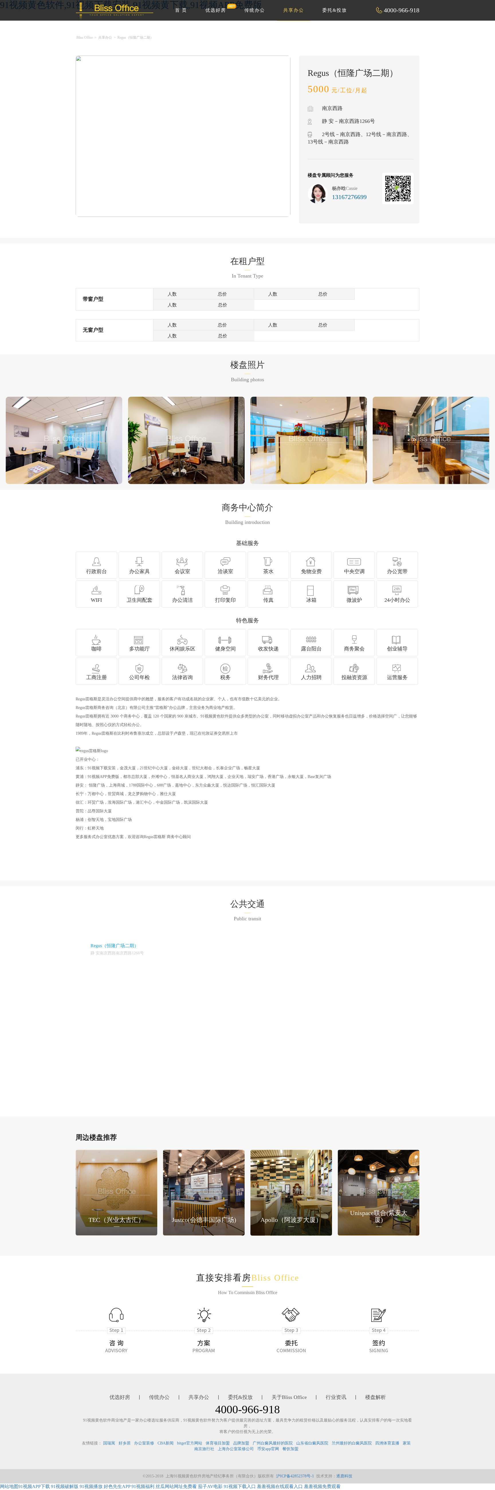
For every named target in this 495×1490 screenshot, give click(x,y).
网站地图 (9, 1486)
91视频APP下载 (34, 1486)
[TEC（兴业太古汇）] (116, 1192)
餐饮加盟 (290, 1449)
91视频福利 (142, 1486)
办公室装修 (144, 1443)
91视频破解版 (64, 1486)
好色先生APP (117, 1486)
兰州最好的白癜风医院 (352, 1443)
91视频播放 (91, 1486)
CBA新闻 (166, 1443)
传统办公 (254, 10)
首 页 (181, 10)
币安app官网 (268, 1449)
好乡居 (125, 1443)
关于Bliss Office (289, 1397)
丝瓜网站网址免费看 (176, 1486)
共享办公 (293, 10)
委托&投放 (334, 10)
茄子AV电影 (210, 1486)
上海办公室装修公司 (236, 1449)
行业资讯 (336, 1397)
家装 (407, 1443)
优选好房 (215, 10)
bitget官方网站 (189, 1443)
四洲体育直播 (387, 1443)
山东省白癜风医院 (312, 1443)
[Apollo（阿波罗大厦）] (291, 1192)
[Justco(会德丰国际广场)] (204, 1192)
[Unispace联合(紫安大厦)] (378, 1192)
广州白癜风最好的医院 (273, 1443)
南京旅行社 (204, 1449)
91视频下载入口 (240, 1486)
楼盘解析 (375, 1397)
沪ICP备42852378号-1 (295, 1476)
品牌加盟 (241, 1443)
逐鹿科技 (344, 1476)
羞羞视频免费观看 (322, 1486)
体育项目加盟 (218, 1443)
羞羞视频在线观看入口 (280, 1486)
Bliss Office (84, 38)
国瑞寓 (109, 1443)
